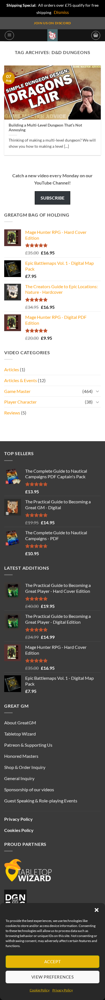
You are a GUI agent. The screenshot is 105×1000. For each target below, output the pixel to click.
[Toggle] (97, 391)
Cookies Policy (19, 830)
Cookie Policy (40, 990)
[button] (96, 910)
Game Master (17, 391)
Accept (52, 961)
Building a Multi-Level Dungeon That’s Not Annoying (45, 127)
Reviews (12, 412)
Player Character (20, 401)
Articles (11, 369)
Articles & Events (20, 380)
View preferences (52, 976)
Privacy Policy (62, 990)
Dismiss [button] (61, 12)
